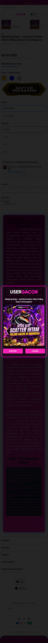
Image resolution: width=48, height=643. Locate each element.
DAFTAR (13, 351)
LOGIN (35, 351)
